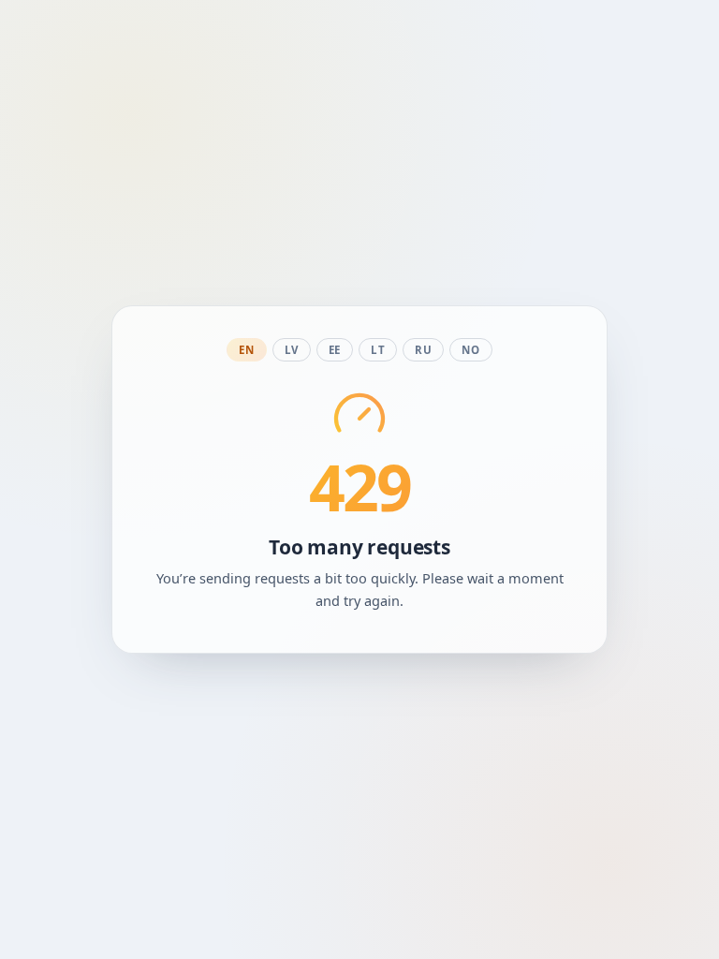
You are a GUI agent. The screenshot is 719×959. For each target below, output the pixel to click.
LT (378, 350)
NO (470, 350)
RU (423, 350)
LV (292, 350)
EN (246, 350)
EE (335, 350)
